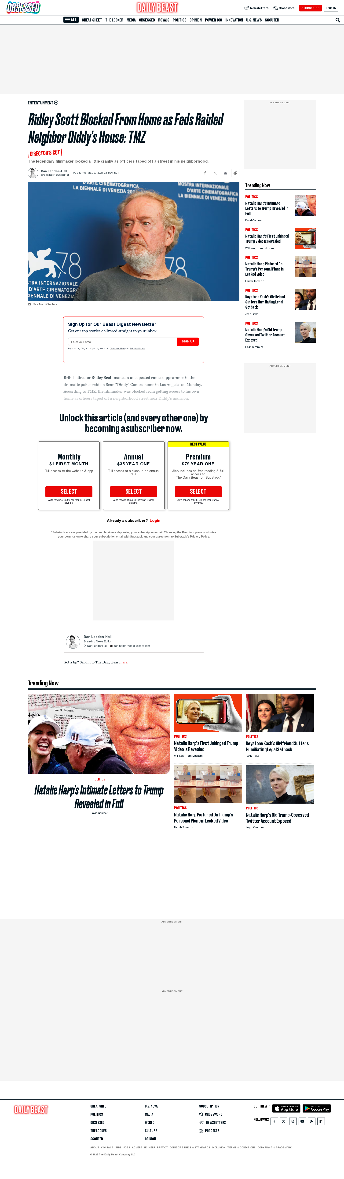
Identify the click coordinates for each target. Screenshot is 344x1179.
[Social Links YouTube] (302, 1122)
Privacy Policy (137, 349)
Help (152, 1147)
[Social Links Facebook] (274, 1122)
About (94, 1147)
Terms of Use (117, 349)
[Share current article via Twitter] (215, 173)
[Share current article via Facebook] (205, 173)
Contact (107, 1147)
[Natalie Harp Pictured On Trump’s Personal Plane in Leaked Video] (305, 276)
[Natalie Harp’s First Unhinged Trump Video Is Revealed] (305, 248)
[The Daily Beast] (157, 8)
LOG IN (331, 8)
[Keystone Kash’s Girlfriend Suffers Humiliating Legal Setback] (305, 308)
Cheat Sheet (92, 20)
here (124, 662)
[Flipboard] (321, 1122)
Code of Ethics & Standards (190, 1147)
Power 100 (213, 20)
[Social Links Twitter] (283, 1122)
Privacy (162, 1147)
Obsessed (147, 20)
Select (69, 492)
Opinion (196, 20)
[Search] (338, 20)
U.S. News (254, 20)
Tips (118, 1147)
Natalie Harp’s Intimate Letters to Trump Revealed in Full (99, 797)
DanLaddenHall (97, 646)
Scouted (272, 20)
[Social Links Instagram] (293, 1122)
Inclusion (218, 1147)
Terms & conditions (241, 1147)
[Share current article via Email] (225, 173)
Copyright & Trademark (275, 1147)
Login (155, 520)
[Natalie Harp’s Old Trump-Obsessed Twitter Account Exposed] (305, 341)
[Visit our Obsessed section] (38, 8)
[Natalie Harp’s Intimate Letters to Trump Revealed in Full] (305, 215)
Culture (151, 1131)
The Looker (114, 20)
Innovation (234, 20)
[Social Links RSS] (311, 1122)
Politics (179, 20)
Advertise (139, 1147)
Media (131, 20)
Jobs (126, 1147)
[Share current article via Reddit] (235, 173)
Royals (163, 20)
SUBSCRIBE (310, 8)
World (149, 1123)
